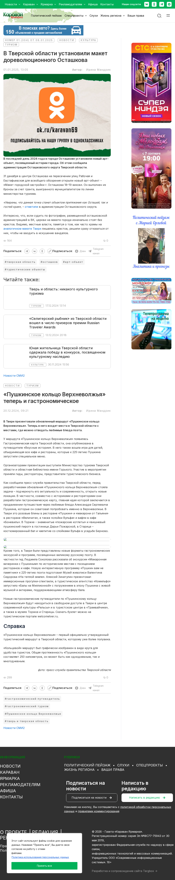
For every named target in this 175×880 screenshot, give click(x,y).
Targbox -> (150, 871)
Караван (9, 772)
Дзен (83, 251)
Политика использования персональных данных (40, 857)
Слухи (123, 765)
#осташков (49, 261)
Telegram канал (98, 251)
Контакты (11, 796)
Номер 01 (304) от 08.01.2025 (29, 40)
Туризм (11, 44)
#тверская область (20, 261)
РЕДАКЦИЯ (45, 832)
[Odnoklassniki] (154, 4)
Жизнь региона (79, 770)
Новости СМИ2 (14, 375)
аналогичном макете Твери (22, 228)
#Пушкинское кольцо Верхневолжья (33, 713)
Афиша (8, 790)
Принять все (44, 865)
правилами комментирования (98, 811)
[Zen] (169, 4)
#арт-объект (73, 261)
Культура (88, 40)
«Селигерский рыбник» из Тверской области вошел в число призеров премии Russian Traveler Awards (67, 323)
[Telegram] (161, 4)
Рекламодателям (20, 784)
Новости (66, 40)
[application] (18, 4)
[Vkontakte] (146, 4)
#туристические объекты (25, 269)
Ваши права (112, 770)
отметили (31, 206)
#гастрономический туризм (27, 706)
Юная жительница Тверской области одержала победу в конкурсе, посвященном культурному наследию (67, 352)
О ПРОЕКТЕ (13, 832)
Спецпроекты (149, 765)
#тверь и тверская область (26, 721)
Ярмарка (10, 778)
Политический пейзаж (87, 765)
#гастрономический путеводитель (32, 698)
